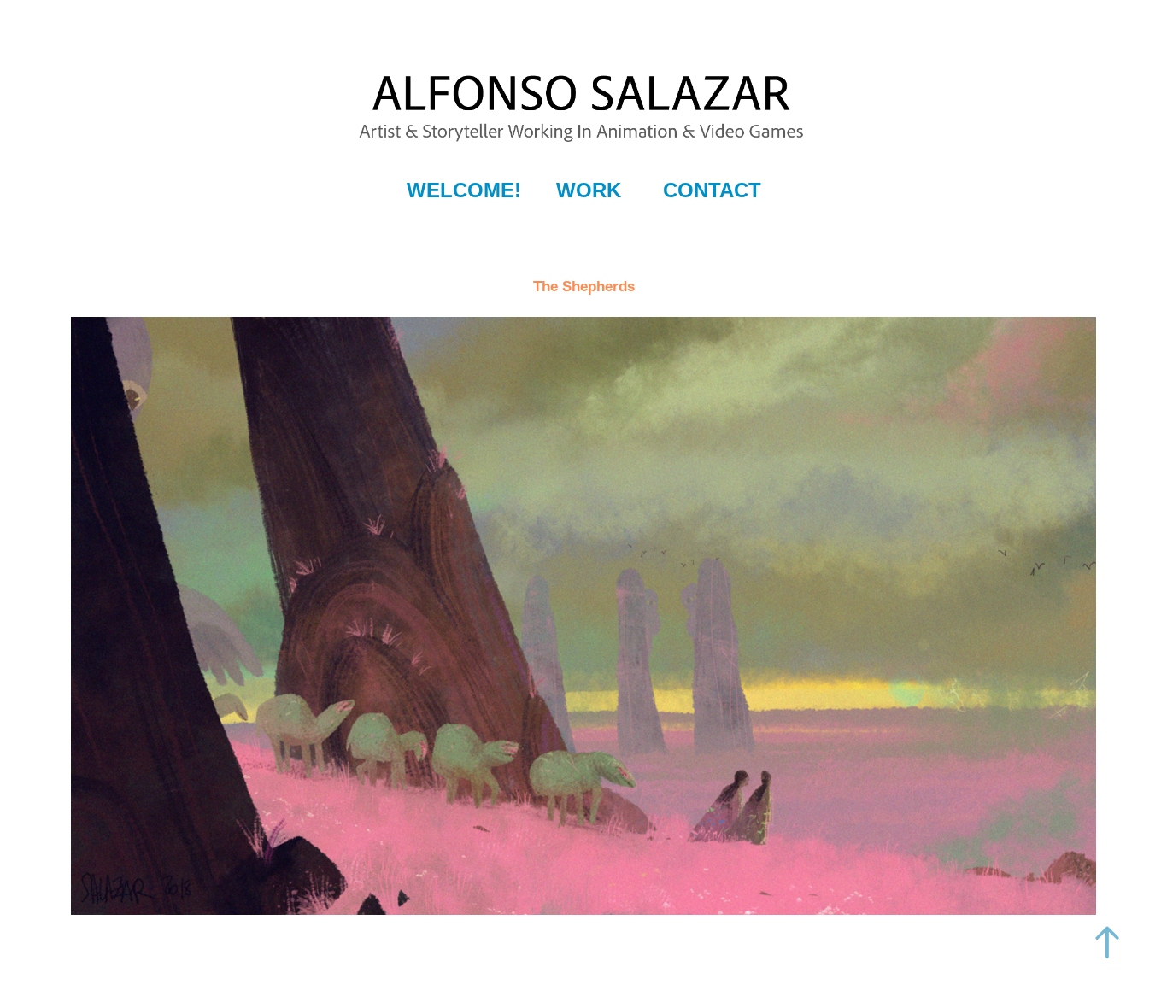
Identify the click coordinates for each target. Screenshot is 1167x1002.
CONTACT (712, 190)
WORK (588, 190)
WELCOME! (464, 190)
